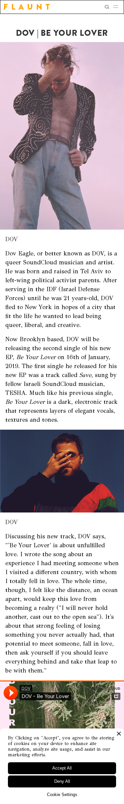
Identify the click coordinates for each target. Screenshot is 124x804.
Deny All (62, 781)
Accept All (62, 768)
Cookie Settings (62, 794)
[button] (118, 7)
